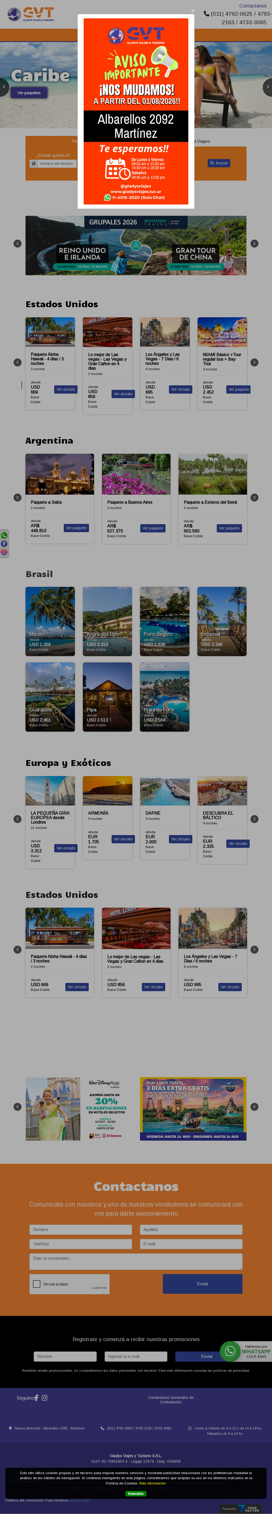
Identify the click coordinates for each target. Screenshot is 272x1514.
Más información (152, 1483)
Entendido (136, 1494)
